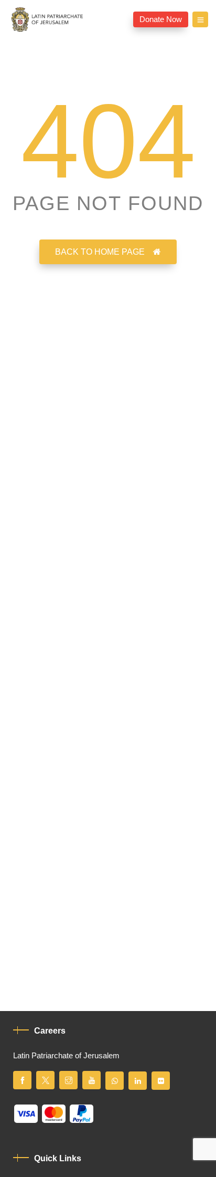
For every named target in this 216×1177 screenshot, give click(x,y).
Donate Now (160, 19)
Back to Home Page (100, 252)
